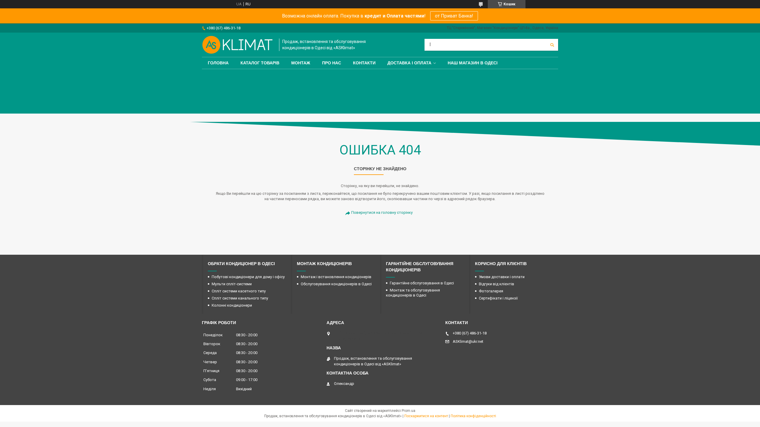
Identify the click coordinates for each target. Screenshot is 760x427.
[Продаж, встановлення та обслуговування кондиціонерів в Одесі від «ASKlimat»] (237, 45)
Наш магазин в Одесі (473, 62)
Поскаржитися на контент (426, 416)
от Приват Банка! (454, 16)
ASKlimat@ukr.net (468, 341)
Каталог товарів (259, 62)
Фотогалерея (491, 291)
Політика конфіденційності (473, 416)
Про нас (331, 62)
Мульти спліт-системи (232, 284)
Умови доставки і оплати (502, 277)
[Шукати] (552, 45)
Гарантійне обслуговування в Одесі (422, 283)
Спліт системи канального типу (240, 298)
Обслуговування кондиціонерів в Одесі (336, 284)
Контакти (364, 62)
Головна (218, 62)
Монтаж (300, 62)
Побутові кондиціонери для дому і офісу (248, 277)
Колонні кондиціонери (232, 305)
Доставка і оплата (409, 62)
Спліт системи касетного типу (239, 291)
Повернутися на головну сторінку (382, 212)
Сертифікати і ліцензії (498, 298)
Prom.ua (408, 411)
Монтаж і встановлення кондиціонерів (336, 277)
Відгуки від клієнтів (496, 284)
